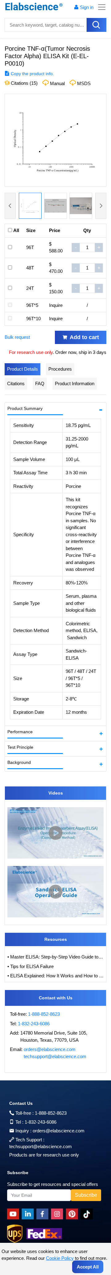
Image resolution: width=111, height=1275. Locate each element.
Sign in (86, 7)
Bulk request (17, 337)
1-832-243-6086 (34, 1023)
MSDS (84, 83)
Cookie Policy (60, 1258)
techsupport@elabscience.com (55, 1056)
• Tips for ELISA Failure (30, 966)
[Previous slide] (10, 206)
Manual (57, 83)
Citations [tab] (16, 383)
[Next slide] (100, 206)
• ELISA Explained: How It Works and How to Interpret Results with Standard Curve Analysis (55, 975)
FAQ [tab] (39, 383)
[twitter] (87, 1214)
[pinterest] (73, 1214)
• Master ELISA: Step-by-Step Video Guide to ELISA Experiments (55, 956)
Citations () (24, 83)
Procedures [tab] (60, 369)
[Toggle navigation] (99, 7)
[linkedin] (29, 1214)
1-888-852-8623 (44, 1014)
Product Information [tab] (74, 383)
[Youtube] (14, 1214)
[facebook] (43, 1214)
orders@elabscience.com (50, 1049)
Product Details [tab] (22, 369)
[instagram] (58, 1214)
